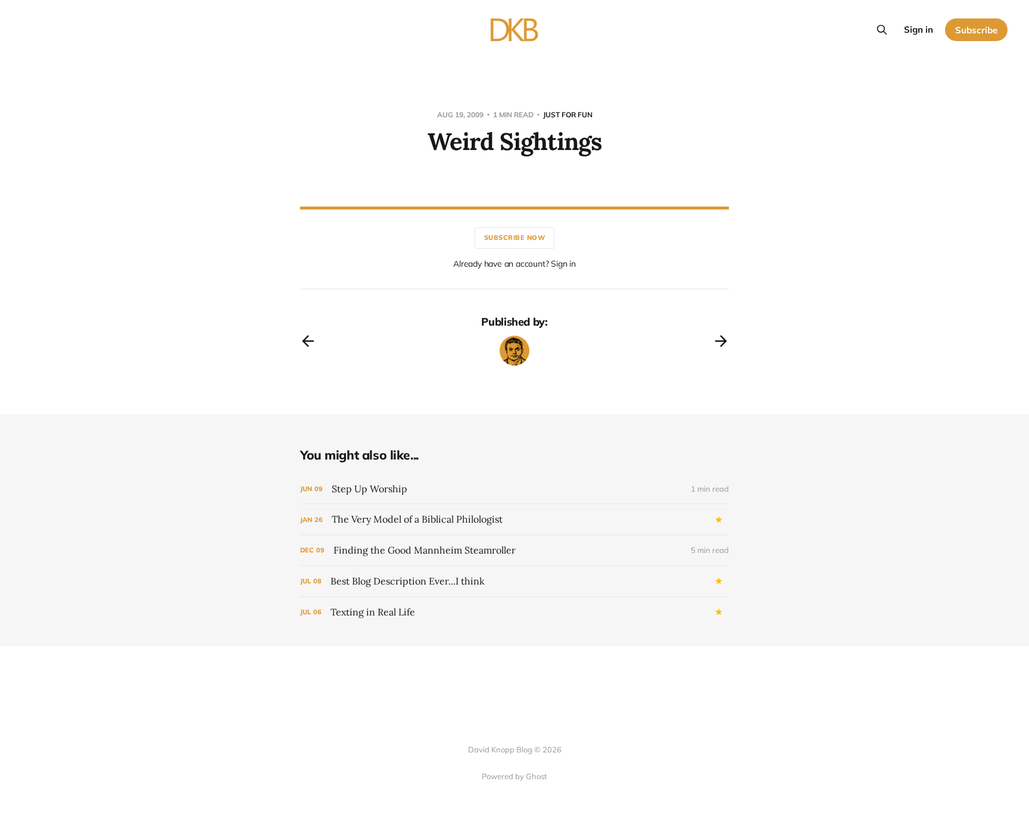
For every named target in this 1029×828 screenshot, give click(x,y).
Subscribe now (514, 237)
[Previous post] (308, 341)
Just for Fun (568, 114)
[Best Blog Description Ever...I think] (514, 581)
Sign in (918, 29)
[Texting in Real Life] (514, 612)
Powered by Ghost (514, 776)
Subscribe (976, 30)
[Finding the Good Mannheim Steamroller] (514, 550)
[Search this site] (882, 30)
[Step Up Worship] (514, 489)
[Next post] (721, 341)
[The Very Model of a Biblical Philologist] (514, 519)
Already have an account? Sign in (514, 263)
